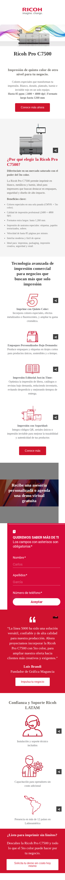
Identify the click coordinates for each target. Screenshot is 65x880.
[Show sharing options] (55, 150)
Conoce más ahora (32, 107)
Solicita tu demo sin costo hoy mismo (32, 864)
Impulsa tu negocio (32, 681)
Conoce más (32, 450)
